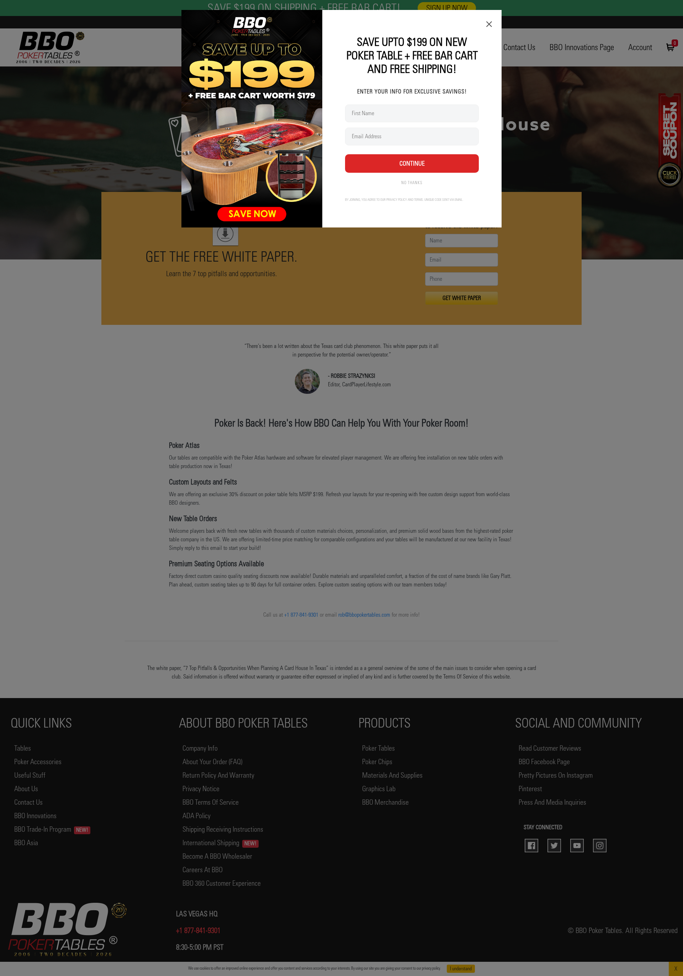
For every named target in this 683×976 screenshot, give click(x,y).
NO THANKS (412, 182)
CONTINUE (412, 163)
